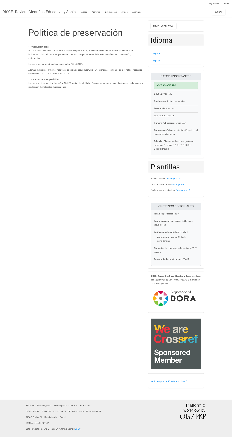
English (156, 53)
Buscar (218, 12)
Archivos (96, 12)
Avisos (125, 12)
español (156, 61)
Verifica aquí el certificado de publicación (169, 381)
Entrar (227, 3)
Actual (84, 12)
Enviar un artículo (163, 26)
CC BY (77, 429)
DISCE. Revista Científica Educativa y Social (39, 12)
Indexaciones (111, 12)
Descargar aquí (173, 178)
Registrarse (214, 3)
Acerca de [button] (137, 12)
